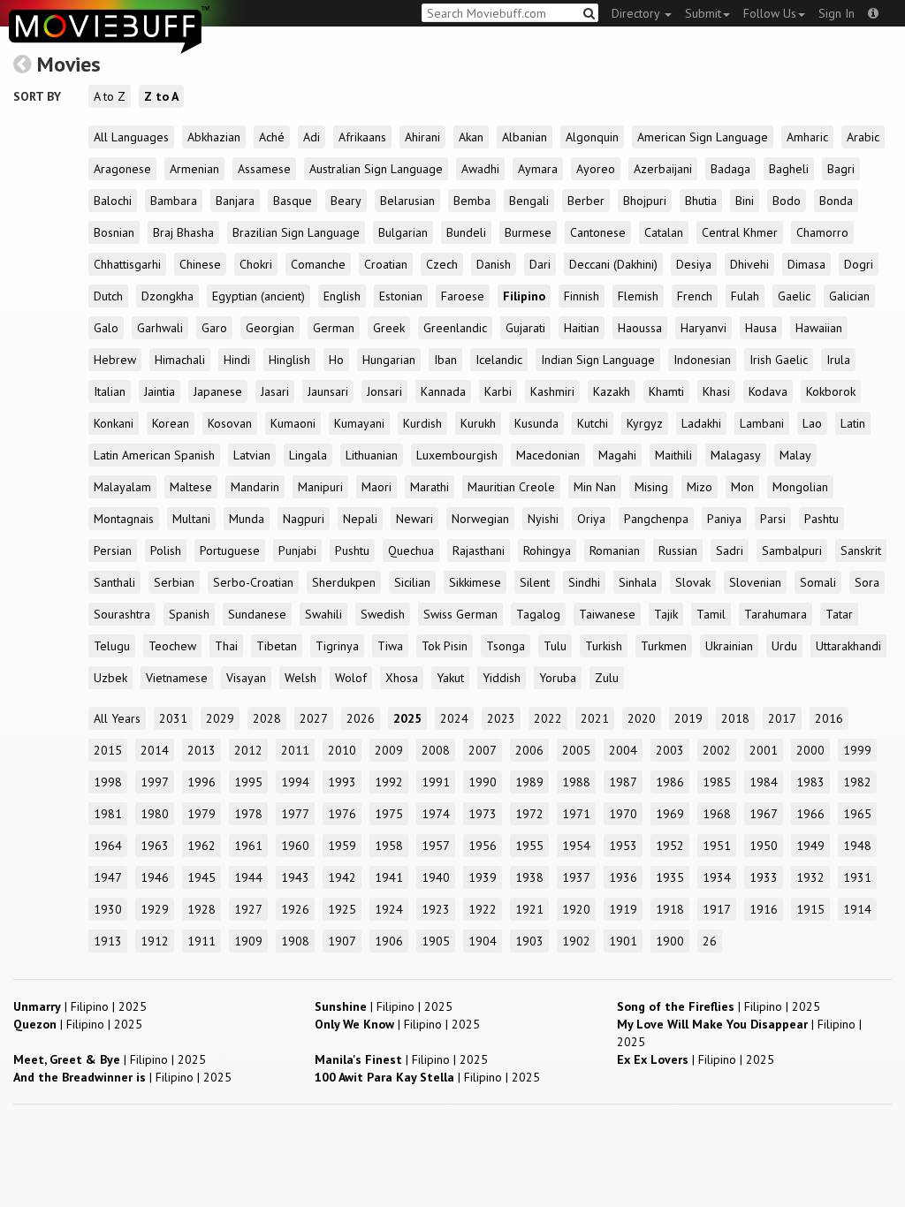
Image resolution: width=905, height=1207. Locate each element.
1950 (763, 846)
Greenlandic (455, 328)
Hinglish (289, 360)
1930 (108, 909)
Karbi (498, 391)
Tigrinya (337, 646)
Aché (272, 137)
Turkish (603, 646)
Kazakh (611, 391)
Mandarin (255, 487)
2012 (248, 750)
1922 (482, 909)
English (342, 296)
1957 (436, 846)
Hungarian (388, 360)
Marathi (429, 487)
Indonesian (702, 360)
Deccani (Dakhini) (613, 264)
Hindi (237, 360)
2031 (173, 718)
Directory (637, 13)
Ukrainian (729, 646)
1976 (342, 814)
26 (710, 941)
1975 (389, 814)
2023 (501, 718)
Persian (113, 550)
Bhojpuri (644, 201)
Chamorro (822, 232)
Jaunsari (328, 391)
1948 (857, 846)
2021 (595, 718)
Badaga (730, 169)
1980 (155, 814)
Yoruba (557, 678)
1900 (670, 941)
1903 (529, 941)
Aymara (538, 169)
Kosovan (230, 423)
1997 (155, 782)
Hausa (761, 328)
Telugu (112, 646)
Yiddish (502, 678)
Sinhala (638, 582)
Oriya (591, 519)
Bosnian (114, 232)
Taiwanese (607, 614)
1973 (482, 814)
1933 (763, 877)
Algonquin (592, 137)
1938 (529, 877)
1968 (717, 814)
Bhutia (701, 201)
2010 (342, 750)
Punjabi (297, 550)
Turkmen (664, 646)
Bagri (841, 169)
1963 (155, 846)
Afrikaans (362, 137)
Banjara (235, 201)
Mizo (699, 487)
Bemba (472, 201)
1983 (810, 782)
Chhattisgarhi (127, 264)
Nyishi (543, 519)
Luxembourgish (457, 455)
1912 (155, 941)
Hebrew (115, 360)
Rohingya (547, 550)
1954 (576, 846)
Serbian (174, 582)
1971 (576, 814)
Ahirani (422, 137)
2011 (295, 750)
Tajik (666, 614)
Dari (540, 264)
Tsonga (505, 646)
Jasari (275, 391)
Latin (852, 423)
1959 (342, 846)
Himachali (180, 360)
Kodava (768, 391)
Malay (795, 455)
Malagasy (736, 455)
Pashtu (821, 519)
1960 (295, 846)
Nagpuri (303, 519)
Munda (246, 519)
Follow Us (769, 13)
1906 (389, 941)
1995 (248, 782)
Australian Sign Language (376, 169)
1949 (810, 846)
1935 (670, 877)
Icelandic (498, 360)
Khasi (716, 391)
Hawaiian (818, 328)
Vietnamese (177, 678)
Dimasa (806, 264)
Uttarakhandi (848, 646)
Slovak (693, 582)
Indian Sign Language (598, 360)
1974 (436, 814)
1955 (529, 846)
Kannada (443, 391)
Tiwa (390, 646)
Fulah (745, 296)
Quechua (411, 550)
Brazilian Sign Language (296, 232)
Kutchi (592, 423)
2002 (717, 750)
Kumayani (359, 423)
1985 (717, 782)
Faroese (462, 296)
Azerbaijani (663, 169)
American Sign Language (702, 137)
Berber (586, 201)
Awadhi (480, 169)
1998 (108, 782)
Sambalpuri (792, 550)
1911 (201, 941)
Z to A (161, 96)
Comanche (318, 264)
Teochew (172, 646)
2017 (782, 718)
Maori (376, 487)
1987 (623, 782)
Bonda (836, 201)
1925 (342, 909)
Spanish (189, 614)
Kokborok (831, 391)
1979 (201, 814)
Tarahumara (775, 614)
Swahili (323, 614)
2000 (810, 750)
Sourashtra (122, 614)
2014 (155, 750)
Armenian (194, 169)
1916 (763, 909)
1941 (389, 877)
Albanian (524, 137)
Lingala (308, 455)
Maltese (191, 487)
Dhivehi (749, 264)
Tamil (711, 614)
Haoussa (640, 328)
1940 (436, 877)
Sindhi (584, 582)
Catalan (663, 232)
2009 (389, 750)
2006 (529, 750)
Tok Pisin (445, 646)
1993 (342, 782)
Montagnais (124, 519)
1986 (670, 782)
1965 (857, 814)
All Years (117, 718)
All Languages (131, 137)
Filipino (524, 296)
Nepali (360, 519)
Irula (838, 360)
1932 (810, 877)
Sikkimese (475, 582)
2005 (576, 750)
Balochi (113, 201)
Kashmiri (552, 391)
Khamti (666, 391)
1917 (717, 909)
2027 (314, 718)
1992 (389, 782)
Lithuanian (372, 455)
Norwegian (480, 519)
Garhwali (160, 328)
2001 (763, 750)
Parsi (773, 519)
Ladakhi (701, 423)
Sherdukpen (344, 582)
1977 (295, 814)
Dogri (858, 264)
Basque (292, 201)
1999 (857, 750)
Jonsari (384, 391)
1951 (717, 846)
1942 (342, 877)
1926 (295, 909)
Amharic (807, 137)
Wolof (351, 678)
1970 (623, 814)
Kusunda (536, 423)
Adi (311, 137)
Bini (744, 201)
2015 (108, 750)
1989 (529, 782)
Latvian (251, 455)
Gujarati (525, 328)
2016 (829, 718)
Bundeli (466, 232)
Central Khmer (740, 232)
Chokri (256, 264)
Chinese (200, 264)
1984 (763, 782)
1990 (482, 782)
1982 (857, 782)
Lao (812, 423)
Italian (109, 391)
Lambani (762, 423)
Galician (849, 296)
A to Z (109, 96)
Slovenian (755, 582)
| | (80, 1006)
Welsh (300, 678)
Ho (336, 360)
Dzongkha (167, 296)
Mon (742, 487)
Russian (677, 550)
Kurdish (422, 423)
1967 (763, 814)
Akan (471, 137)
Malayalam (122, 487)
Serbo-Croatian (253, 582)
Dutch (108, 296)
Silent (535, 582)
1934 (717, 877)
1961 (248, 846)
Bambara (173, 201)
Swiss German (460, 614)
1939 (482, 877)
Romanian (614, 550)
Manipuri (320, 487)
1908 (295, 941)
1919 (623, 909)
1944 (248, 877)
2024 (454, 718)
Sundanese (257, 614)
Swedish (383, 614)
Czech (442, 264)
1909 (248, 941)
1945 (201, 877)
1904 (482, 941)
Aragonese (122, 169)
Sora (867, 582)
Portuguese (230, 550)
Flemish (638, 296)
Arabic (863, 137)
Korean (170, 423)
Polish (165, 550)
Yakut (450, 678)
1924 (389, 909)
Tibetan (276, 646)
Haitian (581, 328)
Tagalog (538, 614)
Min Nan (595, 487)
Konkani (113, 423)
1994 (295, 782)
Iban (445, 360)
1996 (201, 782)
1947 (108, 877)
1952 (670, 846)
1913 (108, 941)
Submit (703, 13)
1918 (670, 909)
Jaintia (159, 391)
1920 (576, 909)
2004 (623, 750)
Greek (389, 328)
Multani (191, 519)
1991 (436, 782)
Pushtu (352, 550)
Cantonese (598, 232)
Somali (818, 582)
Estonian (400, 296)
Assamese (264, 169)
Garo (214, 328)
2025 (407, 718)
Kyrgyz (645, 423)
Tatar (839, 614)
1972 (529, 814)
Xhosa (401, 678)
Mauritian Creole (511, 487)
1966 (810, 814)
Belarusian (407, 201)
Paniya (724, 519)
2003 (670, 750)
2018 (735, 718)
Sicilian (412, 582)
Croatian (385, 264)
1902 (576, 941)
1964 (108, 846)
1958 (389, 846)
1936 (623, 877)
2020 (641, 718)
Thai (226, 646)
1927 (248, 909)
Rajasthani (478, 550)
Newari (414, 519)
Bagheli (789, 169)
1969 (670, 814)
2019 (688, 718)
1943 (295, 877)
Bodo (786, 201)
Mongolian (800, 487)
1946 (155, 877)
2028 (267, 718)
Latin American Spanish (154, 455)
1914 (857, 909)
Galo (106, 328)
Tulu (555, 646)
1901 (623, 941)
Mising (651, 487)
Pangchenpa (656, 519)
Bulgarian (403, 232)
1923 (436, 909)
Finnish (581, 296)
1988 (576, 782)
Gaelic (794, 296)
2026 (360, 718)
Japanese (218, 391)
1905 (436, 941)
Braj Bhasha (183, 232)
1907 (342, 941)
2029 (220, 718)
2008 (436, 750)
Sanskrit (860, 550)
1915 (810, 909)
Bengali (529, 201)
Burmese (528, 232)
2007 (482, 750)
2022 (548, 718)
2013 (201, 750)
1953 (623, 846)
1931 (857, 877)
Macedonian (548, 455)
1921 (529, 909)
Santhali (114, 582)
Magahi (617, 455)
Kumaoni (293, 423)
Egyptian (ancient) (258, 296)
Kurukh (478, 423)
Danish (493, 264)
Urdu (784, 646)
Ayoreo (595, 169)
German (333, 328)
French (694, 296)
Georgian (270, 328)
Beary (346, 201)
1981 (108, 814)
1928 (201, 909)
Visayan (246, 678)
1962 (201, 846)
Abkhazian (213, 137)
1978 (248, 814)
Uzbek (110, 678)
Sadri (729, 550)
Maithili (673, 455)
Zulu (607, 678)
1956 (482, 846)
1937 (576, 877)
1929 (155, 909)
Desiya (693, 264)
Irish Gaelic (778, 360)
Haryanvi (703, 328)
